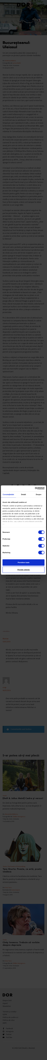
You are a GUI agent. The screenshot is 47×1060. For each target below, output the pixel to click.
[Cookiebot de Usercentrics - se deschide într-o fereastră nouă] (34, 488)
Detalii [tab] (23, 494)
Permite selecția (23, 570)
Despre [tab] (38, 494)
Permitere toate (23, 562)
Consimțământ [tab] (8, 494)
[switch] (41, 539)
